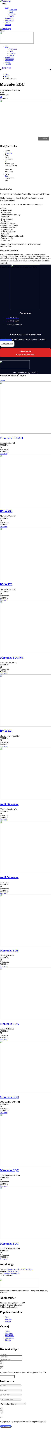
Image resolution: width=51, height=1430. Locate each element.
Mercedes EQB (9, 950)
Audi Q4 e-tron (9, 804)
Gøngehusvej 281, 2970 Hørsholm (20, 1269)
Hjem (7, 74)
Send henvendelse (7, 1376)
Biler (6, 8)
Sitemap (8, 1340)
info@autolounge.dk (12, 1273)
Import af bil (9, 18)
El (1, 97)
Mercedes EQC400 (11, 657)
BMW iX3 (6, 511)
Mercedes (13, 10)
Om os (7, 23)
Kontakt (8, 25)
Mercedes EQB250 (11, 437)
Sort (6, 176)
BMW (11, 16)
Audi (11, 12)
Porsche (12, 14)
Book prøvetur (6, 1426)
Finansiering (9, 20)
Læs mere (3, 454)
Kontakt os (9, 1334)
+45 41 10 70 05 (13, 1271)
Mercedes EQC (9, 1097)
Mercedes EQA (9, 1023)
